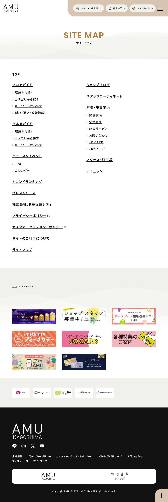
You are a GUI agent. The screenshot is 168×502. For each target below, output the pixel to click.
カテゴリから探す (27, 99)
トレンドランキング (27, 181)
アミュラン (94, 171)
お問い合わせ (98, 135)
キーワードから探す (28, 106)
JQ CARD (96, 142)
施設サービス (98, 128)
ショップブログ (98, 84)
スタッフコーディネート (104, 96)
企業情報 (17, 456)
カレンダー (22, 170)
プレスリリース (24, 193)
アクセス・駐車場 (99, 159)
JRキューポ (97, 148)
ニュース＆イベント (27, 156)
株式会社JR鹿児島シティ (32, 204)
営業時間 (95, 122)
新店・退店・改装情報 (29, 112)
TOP (16, 74)
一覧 (18, 164)
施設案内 (95, 115)
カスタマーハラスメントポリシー (37, 227)
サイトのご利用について (31, 238)
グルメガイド (22, 123)
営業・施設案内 (98, 107)
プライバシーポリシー (29, 215)
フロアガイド (22, 84)
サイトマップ (22, 249)
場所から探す (24, 92)
